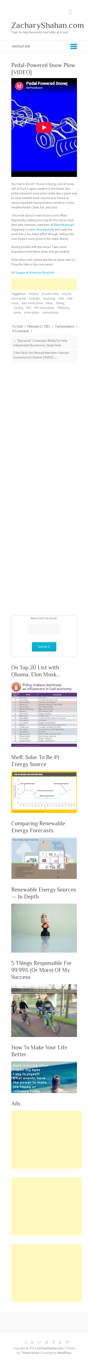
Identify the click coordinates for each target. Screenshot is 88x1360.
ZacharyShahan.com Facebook (23, 1340)
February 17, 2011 (38, 326)
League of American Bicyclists (35, 273)
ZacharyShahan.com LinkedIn (58, 1340)
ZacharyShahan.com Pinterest (44, 1340)
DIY (29, 308)
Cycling (18, 308)
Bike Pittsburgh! (64, 225)
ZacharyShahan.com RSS (65, 1340)
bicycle (33, 294)
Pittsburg (63, 308)
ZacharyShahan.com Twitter (30, 1340)
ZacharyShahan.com (47, 25)
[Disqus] (44, 427)
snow (17, 312)
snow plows (50, 312)
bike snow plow (32, 303)
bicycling (49, 298)
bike (61, 298)
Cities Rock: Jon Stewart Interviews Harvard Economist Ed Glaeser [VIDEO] (41, 355)
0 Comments (20, 331)
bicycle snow (50, 294)
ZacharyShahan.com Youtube (51, 1340)
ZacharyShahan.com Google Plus (37, 1340)
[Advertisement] (49, 284)
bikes (49, 303)
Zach (19, 326)
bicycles (34, 298)
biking (60, 303)
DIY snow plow (44, 308)
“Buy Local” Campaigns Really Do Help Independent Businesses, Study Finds (40, 343)
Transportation (64, 326)
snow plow (31, 312)
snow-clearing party (40, 229)
